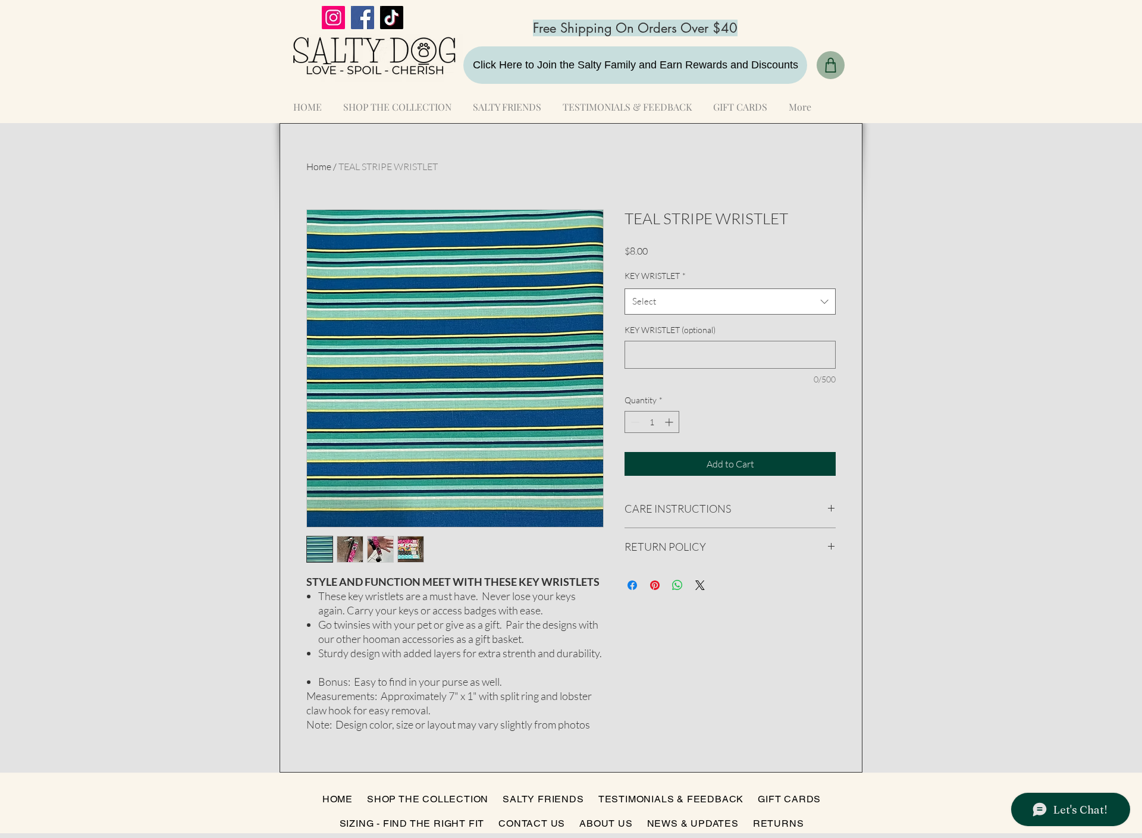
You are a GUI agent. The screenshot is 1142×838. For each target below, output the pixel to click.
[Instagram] (333, 17)
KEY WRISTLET (655, 276)
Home (318, 166)
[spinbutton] (652, 422)
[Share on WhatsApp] (677, 585)
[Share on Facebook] (632, 585)
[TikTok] (391, 17)
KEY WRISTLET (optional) (670, 330)
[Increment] (670, 422)
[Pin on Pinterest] (655, 585)
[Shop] (831, 65)
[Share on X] (700, 585)
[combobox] (730, 301)
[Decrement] (633, 422)
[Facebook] (362, 17)
